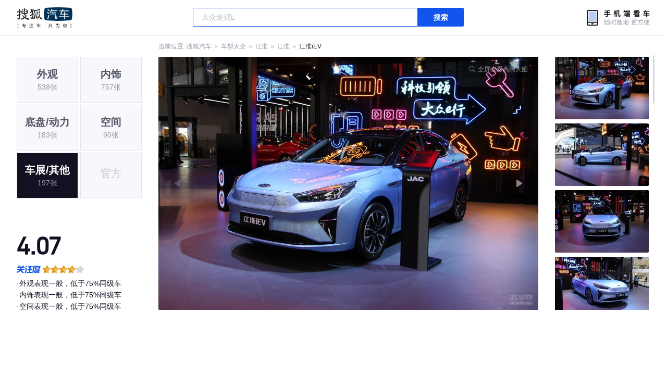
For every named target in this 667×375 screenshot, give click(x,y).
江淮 (261, 46)
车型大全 (233, 46)
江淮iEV (310, 46)
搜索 (441, 17)
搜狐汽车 (44, 17)
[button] (253, 183)
